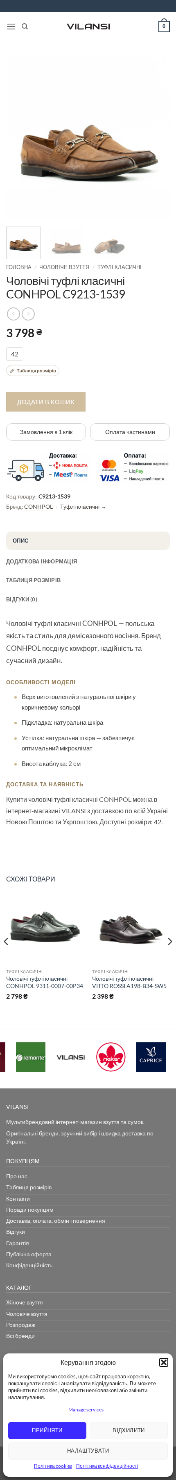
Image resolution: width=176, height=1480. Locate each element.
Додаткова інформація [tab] (41, 561)
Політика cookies (53, 1466)
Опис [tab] (20, 540)
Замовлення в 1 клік (46, 431)
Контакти (18, 1198)
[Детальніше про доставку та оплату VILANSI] (88, 468)
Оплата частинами (130, 431)
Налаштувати (88, 1450)
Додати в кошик (45, 401)
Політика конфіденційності (107, 1466)
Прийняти (47, 1430)
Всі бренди (20, 1335)
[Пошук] (25, 26)
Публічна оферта (29, 1254)
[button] (164, 1362)
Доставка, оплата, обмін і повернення (55, 1220)
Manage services (86, 1410)
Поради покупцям (30, 1209)
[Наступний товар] (13, 313)
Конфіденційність (29, 1265)
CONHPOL (38, 506)
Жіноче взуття (24, 1302)
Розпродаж (20, 1324)
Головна (19, 267)
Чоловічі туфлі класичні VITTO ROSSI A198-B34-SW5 (129, 982)
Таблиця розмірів (29, 1187)
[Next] (156, 138)
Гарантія (17, 1243)
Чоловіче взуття (64, 267)
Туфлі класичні (119, 267)
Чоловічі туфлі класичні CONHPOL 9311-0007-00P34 (44, 982)
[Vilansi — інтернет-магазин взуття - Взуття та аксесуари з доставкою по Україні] (88, 26)
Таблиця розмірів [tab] (33, 580)
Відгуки (15, 1231)
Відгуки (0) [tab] (21, 599)
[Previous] (19, 138)
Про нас (16, 1176)
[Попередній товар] (28, 313)
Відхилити (129, 1430)
